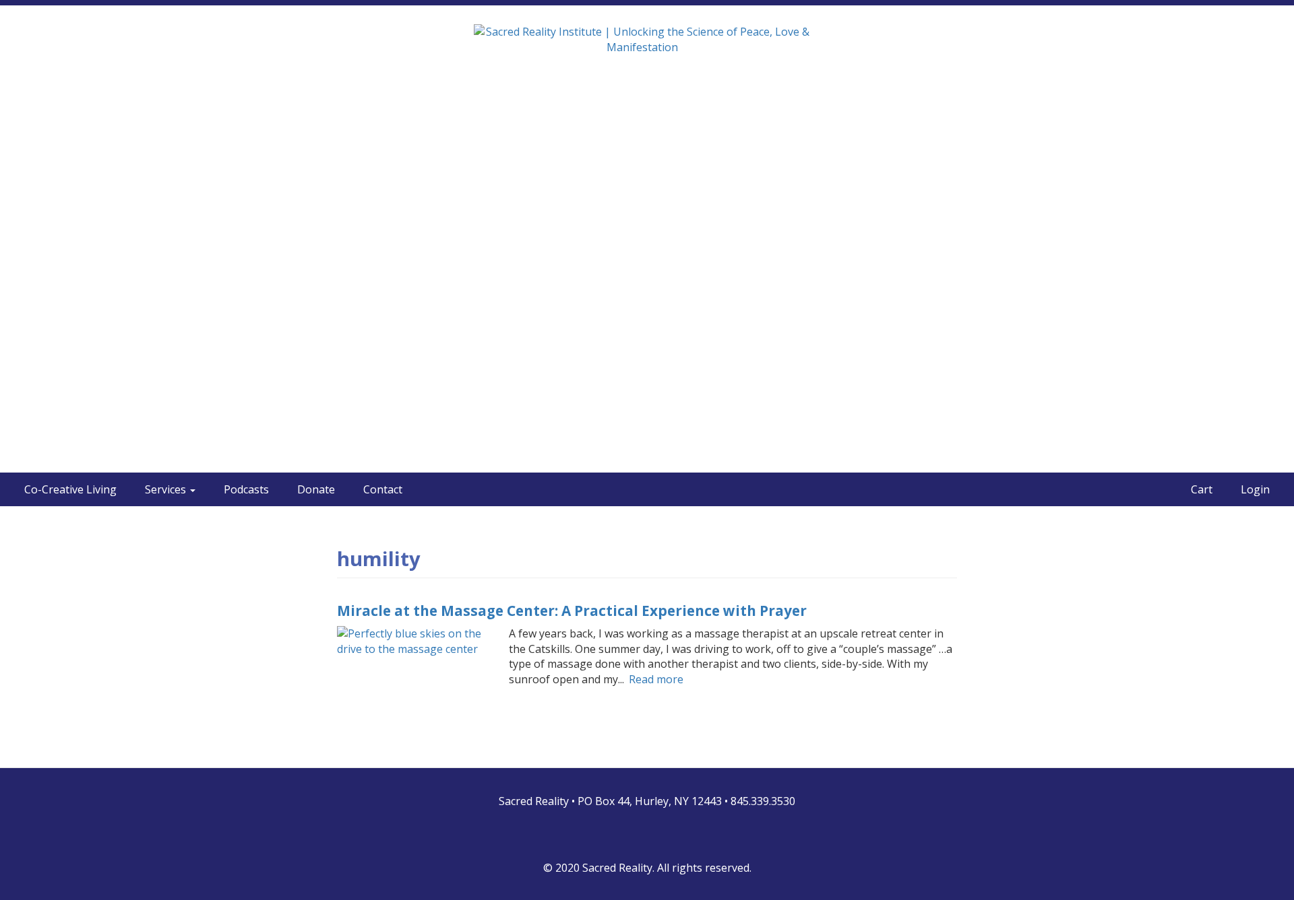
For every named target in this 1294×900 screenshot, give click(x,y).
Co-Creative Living (70, 489)
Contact (382, 489)
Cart (1201, 489)
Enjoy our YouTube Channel (665, 835)
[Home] (647, 48)
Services (167, 489)
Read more (656, 679)
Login (1255, 489)
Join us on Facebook (628, 835)
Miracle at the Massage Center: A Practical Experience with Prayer (572, 610)
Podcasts (246, 489)
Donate (316, 489)
